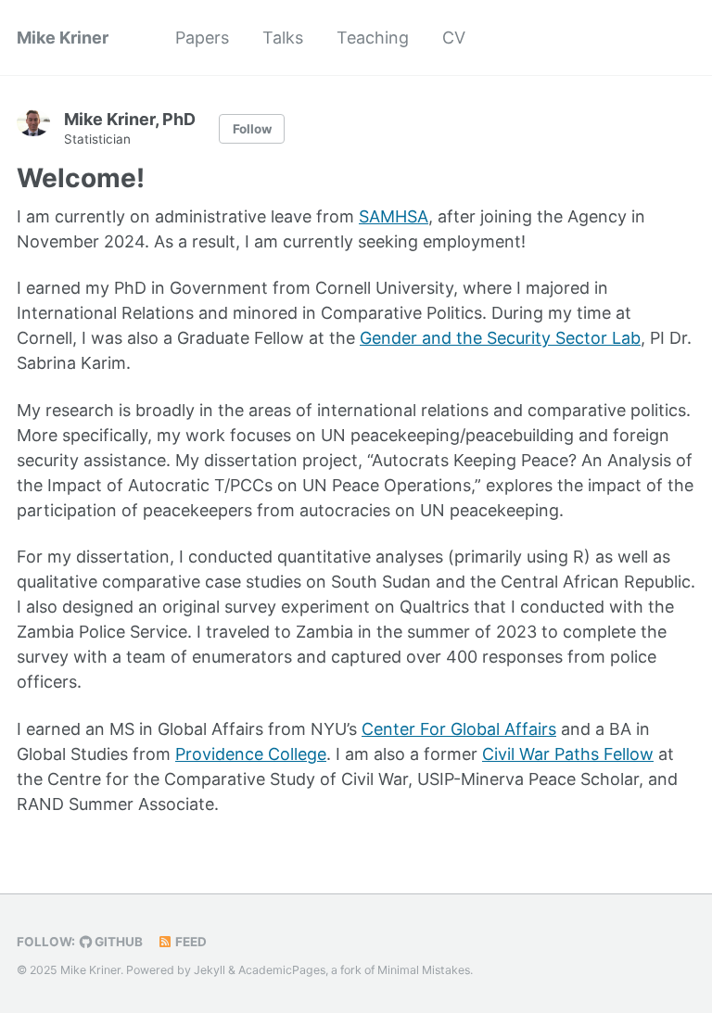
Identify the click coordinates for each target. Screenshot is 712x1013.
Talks (282, 37)
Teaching (373, 37)
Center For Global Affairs (459, 729)
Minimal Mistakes (423, 970)
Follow (252, 128)
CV (453, 37)
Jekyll (209, 970)
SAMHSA (393, 216)
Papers (202, 37)
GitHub (117, 941)
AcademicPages (281, 970)
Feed (189, 941)
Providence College (250, 754)
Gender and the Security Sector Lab (500, 338)
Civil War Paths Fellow (568, 754)
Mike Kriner (62, 37)
